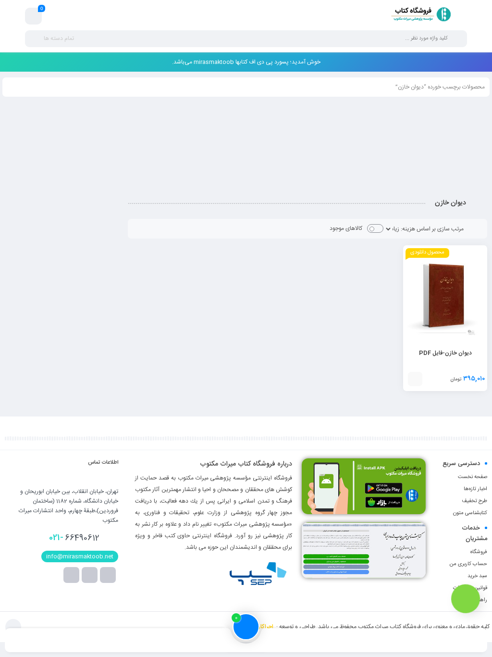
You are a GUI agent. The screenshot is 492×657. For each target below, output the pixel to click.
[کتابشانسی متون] (364, 550)
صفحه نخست (472, 477)
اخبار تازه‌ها (475, 489)
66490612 (74, 537)
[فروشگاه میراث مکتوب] (417, 16)
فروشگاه (478, 552)
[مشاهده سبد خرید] (33, 16)
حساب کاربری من (468, 564)
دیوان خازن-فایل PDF (445, 353)
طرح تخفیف (474, 501)
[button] (415, 379)
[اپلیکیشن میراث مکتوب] (364, 486)
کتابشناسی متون (470, 513)
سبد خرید (477, 576)
